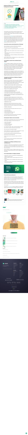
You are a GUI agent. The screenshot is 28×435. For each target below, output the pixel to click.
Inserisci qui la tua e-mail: (6, 209)
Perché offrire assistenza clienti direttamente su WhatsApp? (12, 24)
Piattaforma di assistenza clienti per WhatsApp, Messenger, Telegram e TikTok (11, 253)
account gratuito (10, 186)
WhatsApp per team (5, 255)
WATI (13, 275)
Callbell (5, 63)
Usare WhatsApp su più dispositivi (6, 251)
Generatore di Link (21, 271)
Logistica (20, 267)
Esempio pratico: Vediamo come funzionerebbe (10, 26)
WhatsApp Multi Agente (5, 249)
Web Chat (14, 268)
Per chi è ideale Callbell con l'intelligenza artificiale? (11, 27)
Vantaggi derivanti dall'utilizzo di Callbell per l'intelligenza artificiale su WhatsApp (14, 25)
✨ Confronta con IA (15, 271)
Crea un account (9, 212)
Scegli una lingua (4, 206)
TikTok (14, 267)
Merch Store (21, 275)
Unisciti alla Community (14, 232)
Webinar (20, 276)
